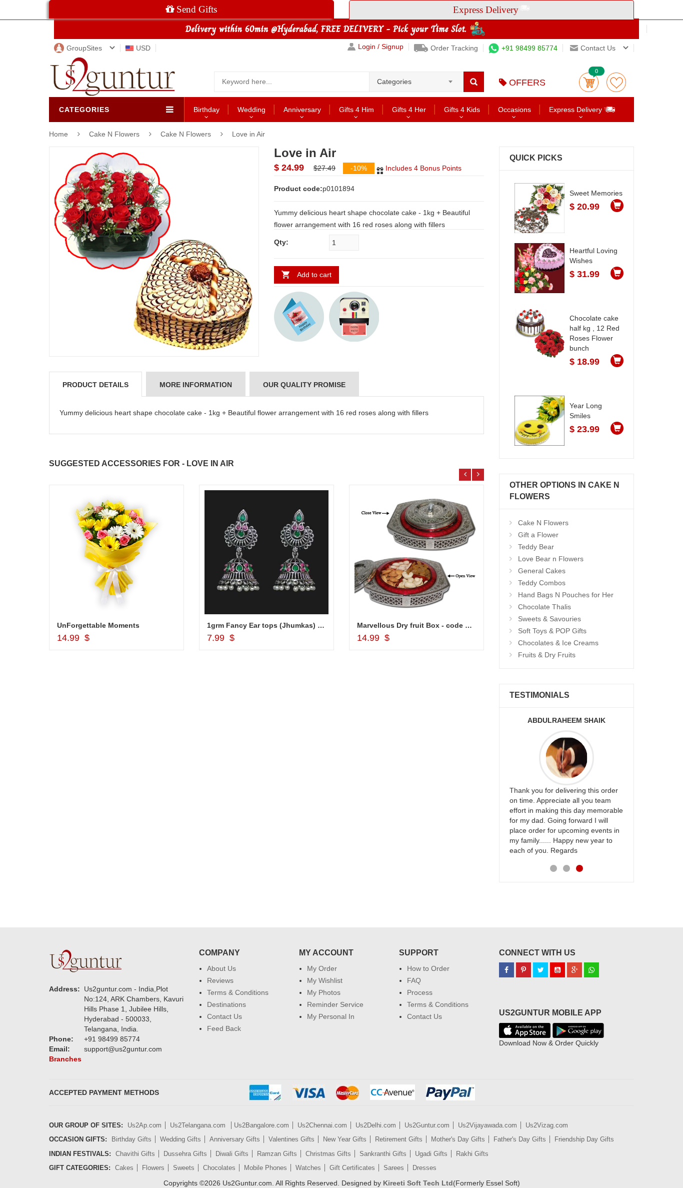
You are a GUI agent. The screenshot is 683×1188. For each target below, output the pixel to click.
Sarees (394, 1167)
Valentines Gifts (291, 1139)
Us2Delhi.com (376, 1125)
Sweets (183, 1167)
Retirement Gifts (398, 1139)
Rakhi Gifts (472, 1153)
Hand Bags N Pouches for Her (566, 595)
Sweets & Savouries (549, 619)
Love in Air (248, 134)
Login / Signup (381, 47)
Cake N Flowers (115, 134)
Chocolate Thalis (544, 607)
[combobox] (416, 79)
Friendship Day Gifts (584, 1139)
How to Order (428, 968)
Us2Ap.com (145, 1125)
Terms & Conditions (237, 992)
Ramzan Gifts (277, 1153)
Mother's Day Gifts (458, 1139)
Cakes (124, 1167)
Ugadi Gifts (431, 1153)
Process (419, 992)
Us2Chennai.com (322, 1125)
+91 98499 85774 (530, 48)
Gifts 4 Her (409, 110)
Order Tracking (454, 48)
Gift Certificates (352, 1167)
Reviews (220, 980)
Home (58, 134)
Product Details (95, 385)
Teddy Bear (536, 547)
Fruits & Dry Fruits (547, 655)
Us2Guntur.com (427, 1125)
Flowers (153, 1167)
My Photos (323, 992)
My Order (322, 968)
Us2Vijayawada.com (487, 1125)
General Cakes (542, 571)
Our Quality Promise (304, 385)
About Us (221, 968)
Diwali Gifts (232, 1153)
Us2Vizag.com (547, 1125)
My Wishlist (324, 980)
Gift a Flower (538, 535)
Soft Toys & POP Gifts (552, 631)
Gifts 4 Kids (462, 110)
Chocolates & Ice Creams (558, 643)
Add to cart (314, 275)
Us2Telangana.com (199, 1125)
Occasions (514, 110)
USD (143, 48)
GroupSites (84, 48)
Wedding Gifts (180, 1139)
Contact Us (224, 1016)
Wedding (252, 110)
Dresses (424, 1167)
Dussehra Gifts (185, 1153)
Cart (588, 82)
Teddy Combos (542, 583)
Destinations (226, 1004)
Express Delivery (576, 110)
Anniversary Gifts (235, 1139)
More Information (196, 385)
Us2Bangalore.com (261, 1125)
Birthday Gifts (132, 1139)
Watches (308, 1167)
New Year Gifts (344, 1139)
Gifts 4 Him (356, 110)
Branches (65, 1059)
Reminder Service (335, 1004)
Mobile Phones (265, 1167)
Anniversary (302, 110)
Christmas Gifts (328, 1153)
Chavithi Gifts (135, 1153)
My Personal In (330, 1016)
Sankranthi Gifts (383, 1153)
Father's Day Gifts (520, 1139)
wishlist (616, 82)
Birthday (207, 110)
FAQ (414, 980)
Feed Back (224, 1028)
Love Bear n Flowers (551, 559)
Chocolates (219, 1167)
